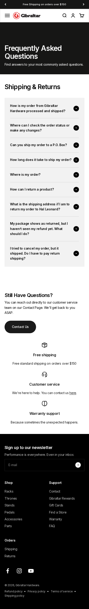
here (72, 393)
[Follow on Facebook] (8, 571)
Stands (9, 505)
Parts (8, 526)
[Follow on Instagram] (19, 571)
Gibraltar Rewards (62, 498)
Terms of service (62, 591)
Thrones (11, 498)
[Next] (83, 4)
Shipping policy (14, 595)
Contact (54, 491)
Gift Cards (56, 505)
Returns (10, 556)
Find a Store (58, 512)
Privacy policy (36, 591)
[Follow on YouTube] (31, 571)
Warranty (55, 519)
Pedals (9, 512)
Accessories (13, 519)
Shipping (11, 549)
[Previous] (5, 4)
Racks (9, 491)
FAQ (52, 526)
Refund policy (13, 591)
